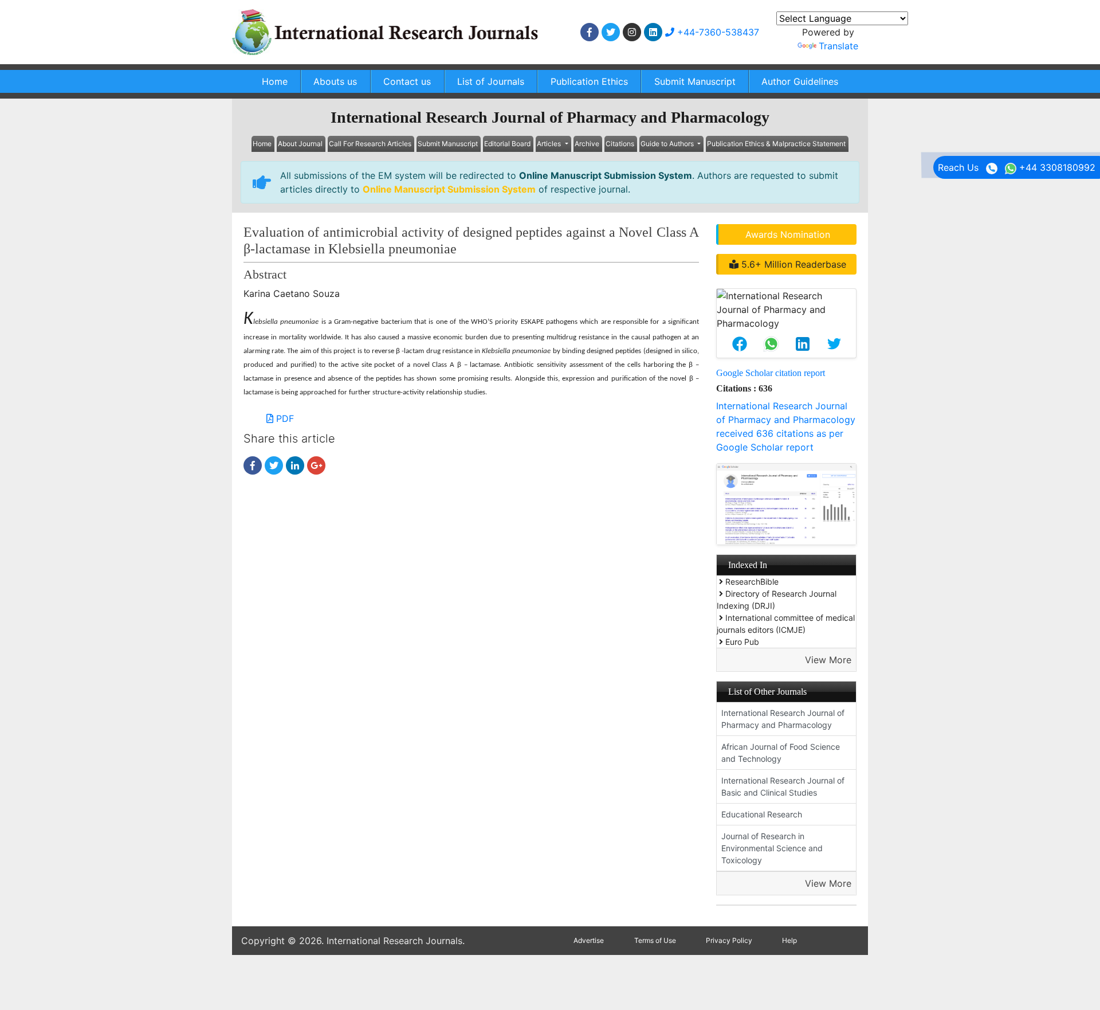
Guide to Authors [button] (668, 143)
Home (275, 81)
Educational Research (761, 814)
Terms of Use (655, 940)
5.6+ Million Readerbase (792, 264)
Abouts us (335, 81)
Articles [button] (550, 143)
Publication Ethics (589, 81)
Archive (587, 143)
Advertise (588, 940)
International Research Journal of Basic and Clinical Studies (782, 786)
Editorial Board (507, 143)
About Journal (300, 143)
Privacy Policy (729, 940)
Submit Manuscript (695, 81)
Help (789, 940)
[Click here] (589, 32)
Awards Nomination (787, 234)
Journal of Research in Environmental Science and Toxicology (772, 848)
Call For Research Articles (370, 143)
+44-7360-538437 (716, 32)
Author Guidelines (799, 81)
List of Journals (490, 81)
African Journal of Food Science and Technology (780, 753)
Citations (620, 143)
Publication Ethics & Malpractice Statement (776, 143)
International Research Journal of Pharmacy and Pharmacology (782, 719)
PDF (283, 418)
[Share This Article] (739, 344)
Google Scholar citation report (770, 373)
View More (828, 659)
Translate (838, 46)
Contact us (407, 81)
